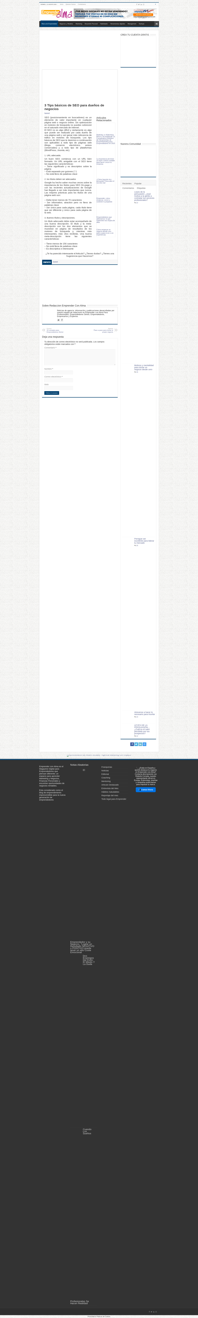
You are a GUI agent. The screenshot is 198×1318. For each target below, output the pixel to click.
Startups (141, 24)
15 (137, 545)
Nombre (48, 369)
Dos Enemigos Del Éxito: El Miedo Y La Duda (89, 959)
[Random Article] (156, 23)
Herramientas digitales (117, 24)
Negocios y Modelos (66, 24)
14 (137, 717)
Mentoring (106, 781)
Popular (138, 183)
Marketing (79, 24)
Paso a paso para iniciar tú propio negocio (103, 330)
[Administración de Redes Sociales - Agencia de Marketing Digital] (115, 13)
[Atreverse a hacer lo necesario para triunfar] (127, 717)
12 (137, 736)
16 (137, 372)
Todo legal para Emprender (113, 799)
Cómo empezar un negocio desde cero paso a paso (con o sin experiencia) (104, 232)
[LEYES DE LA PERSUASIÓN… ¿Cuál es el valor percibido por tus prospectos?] (127, 730)
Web (46, 384)
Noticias (105, 770)
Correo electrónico (53, 377)
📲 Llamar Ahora (146, 790)
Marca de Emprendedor (49, 24)
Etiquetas (141, 188)
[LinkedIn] (141, 4)
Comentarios (128, 188)
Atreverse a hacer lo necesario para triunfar (144, 713)
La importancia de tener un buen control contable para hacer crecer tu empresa (105, 161)
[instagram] (143, 4)
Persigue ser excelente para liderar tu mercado (144, 541)
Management (132, 24)
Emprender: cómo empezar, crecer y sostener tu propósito (104, 200)
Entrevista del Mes (109, 788)
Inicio (61, 4)
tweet (47, 113)
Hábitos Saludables (110, 792)
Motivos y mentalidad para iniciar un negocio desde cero (144, 367)
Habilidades (104, 24)
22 (137, 203)
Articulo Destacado (110, 785)
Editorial (105, 774)
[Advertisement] (80, 51)
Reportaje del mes (109, 795)
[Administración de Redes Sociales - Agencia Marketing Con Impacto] (99, 756)
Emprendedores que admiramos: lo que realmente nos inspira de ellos (105, 219)
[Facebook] (137, 4)
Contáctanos (82, 4)
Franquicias (106, 767)
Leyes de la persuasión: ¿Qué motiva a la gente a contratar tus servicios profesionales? (144, 196)
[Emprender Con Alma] (57, 13)
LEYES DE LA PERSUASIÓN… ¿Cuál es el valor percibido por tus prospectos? (142, 729)
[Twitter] (139, 4)
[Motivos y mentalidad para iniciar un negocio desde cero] (127, 450)
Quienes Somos (71, 4)
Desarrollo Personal (91, 24)
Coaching (105, 778)
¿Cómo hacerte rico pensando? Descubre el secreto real (105, 181)
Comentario (50, 348)
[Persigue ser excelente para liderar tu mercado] (127, 624)
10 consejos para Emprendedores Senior (55, 330)
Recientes (127, 183)
